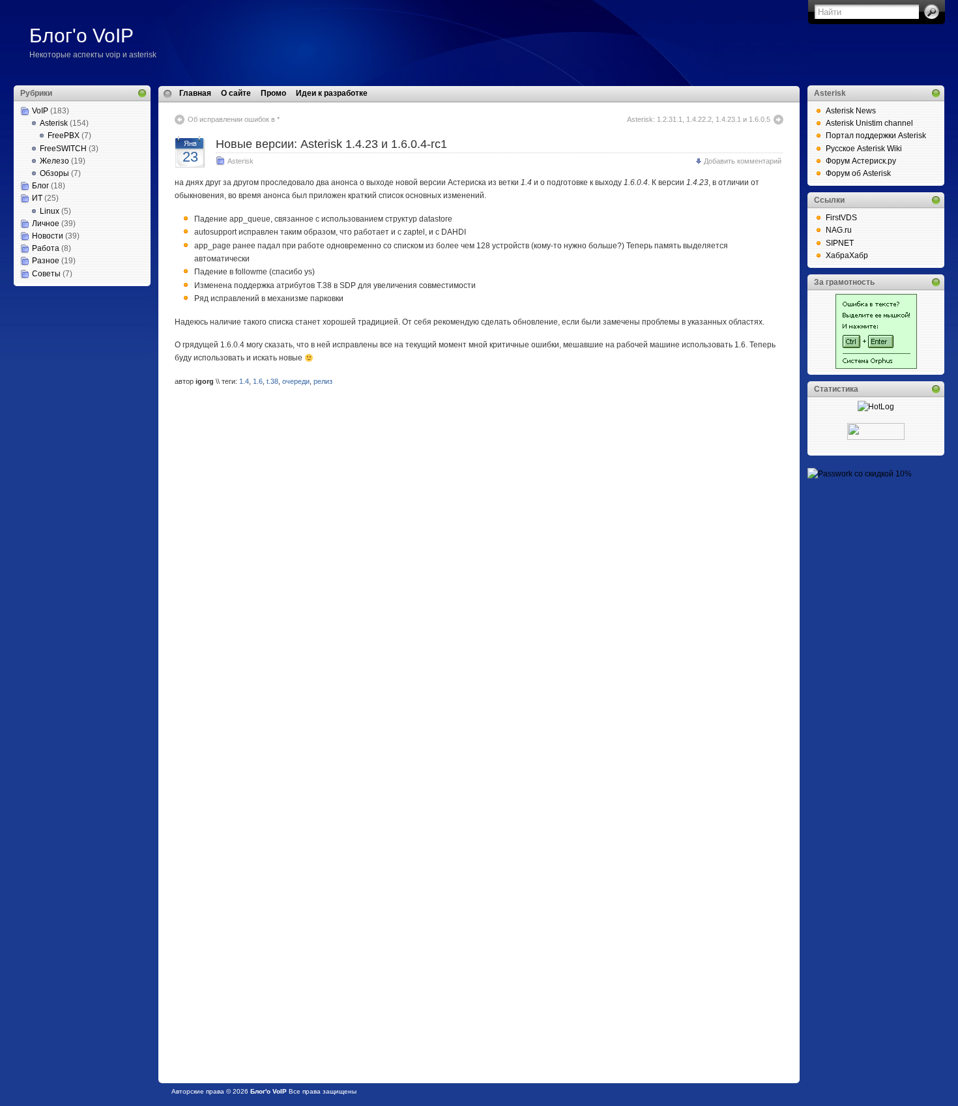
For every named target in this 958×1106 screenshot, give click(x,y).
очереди (296, 381)
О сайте (236, 93)
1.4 (244, 381)
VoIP (40, 110)
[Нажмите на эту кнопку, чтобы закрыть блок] (142, 93)
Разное (45, 260)
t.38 (272, 381)
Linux (49, 211)
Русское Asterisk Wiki (864, 148)
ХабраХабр (847, 255)
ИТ (37, 198)
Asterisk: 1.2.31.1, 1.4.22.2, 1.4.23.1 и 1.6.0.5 (698, 119)
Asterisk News (851, 110)
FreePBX (64, 135)
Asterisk (54, 123)
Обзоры (54, 173)
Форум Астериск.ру (861, 161)
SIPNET (840, 243)
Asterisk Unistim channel (869, 123)
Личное (45, 223)
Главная (195, 93)
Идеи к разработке (332, 93)
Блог (40, 185)
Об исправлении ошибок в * (234, 119)
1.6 (258, 381)
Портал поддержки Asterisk (876, 135)
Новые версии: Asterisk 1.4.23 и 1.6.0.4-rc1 (331, 144)
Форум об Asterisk (858, 173)
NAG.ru (839, 230)
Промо (273, 93)
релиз (322, 381)
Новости (47, 235)
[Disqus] (479, 564)
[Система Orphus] (876, 366)
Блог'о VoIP (81, 35)
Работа (45, 248)
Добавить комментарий (742, 161)
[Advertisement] (79, 351)
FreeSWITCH (63, 148)
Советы (46, 273)
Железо (54, 161)
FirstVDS (841, 217)
